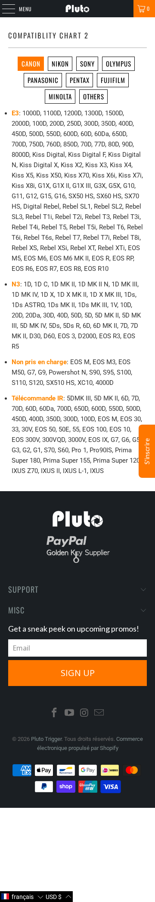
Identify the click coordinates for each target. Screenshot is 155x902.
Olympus (118, 63)
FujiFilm (113, 80)
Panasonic (43, 80)
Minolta (60, 96)
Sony (87, 63)
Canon (31, 63)
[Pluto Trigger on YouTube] (69, 713)
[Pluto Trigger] (77, 8)
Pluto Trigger (46, 739)
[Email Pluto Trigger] (99, 713)
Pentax (80, 80)
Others (93, 96)
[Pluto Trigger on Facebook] (54, 713)
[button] (22, 896)
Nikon (60, 63)
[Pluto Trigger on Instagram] (84, 713)
